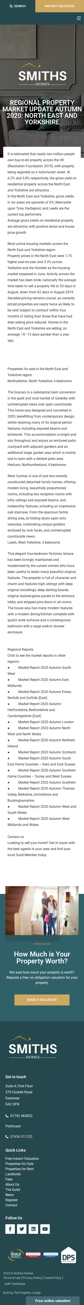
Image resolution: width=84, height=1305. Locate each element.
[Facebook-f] (10, 1229)
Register (11, 1200)
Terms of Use (11, 1278)
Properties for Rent (19, 1169)
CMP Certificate (14, 1284)
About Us (12, 1184)
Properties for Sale (19, 1164)
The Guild (12, 1190)
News (9, 1195)
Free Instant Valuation (22, 1159)
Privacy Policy (32, 1278)
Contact (11, 1205)
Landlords (13, 1174)
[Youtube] (45, 1229)
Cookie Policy (52, 1278)
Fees (8, 1179)
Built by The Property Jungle (22, 1292)
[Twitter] (21, 1229)
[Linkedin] (33, 1229)
